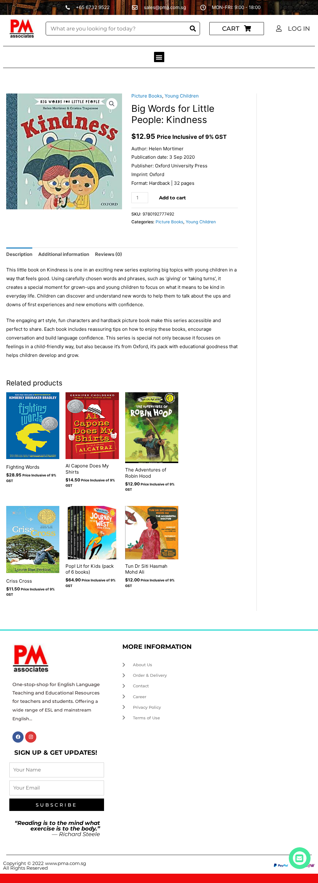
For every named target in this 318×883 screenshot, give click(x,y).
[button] (159, 57)
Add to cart (172, 198)
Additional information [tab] (63, 254)
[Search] (193, 28)
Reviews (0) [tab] (108, 254)
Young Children (182, 96)
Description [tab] (19, 254)
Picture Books (146, 96)
